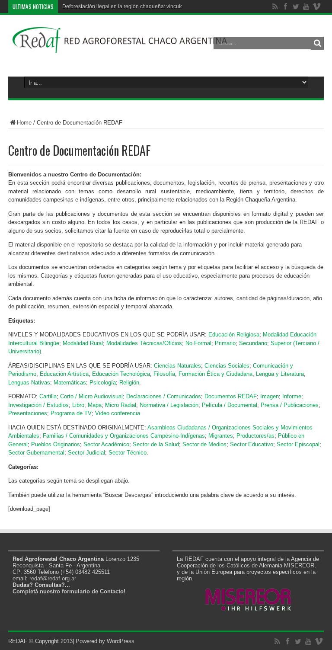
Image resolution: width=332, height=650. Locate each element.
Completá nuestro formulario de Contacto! (69, 591)
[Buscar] (317, 43)
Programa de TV (71, 413)
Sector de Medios (204, 444)
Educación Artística (64, 374)
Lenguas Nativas (29, 382)
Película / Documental (229, 405)
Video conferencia (117, 413)
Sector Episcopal (298, 444)
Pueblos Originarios (55, 444)
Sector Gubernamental (36, 452)
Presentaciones (27, 413)
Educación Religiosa (233, 334)
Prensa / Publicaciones (290, 405)
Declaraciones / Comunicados (163, 396)
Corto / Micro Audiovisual (91, 396)
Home (24, 122)
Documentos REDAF (230, 396)
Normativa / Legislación (169, 405)
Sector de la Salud (156, 444)
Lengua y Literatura (280, 374)
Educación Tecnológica (121, 374)
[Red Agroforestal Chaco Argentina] (120, 49)
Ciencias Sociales (226, 365)
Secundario (253, 343)
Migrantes (220, 435)
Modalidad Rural (83, 343)
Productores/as (255, 435)
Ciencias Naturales (177, 365)
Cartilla (48, 396)
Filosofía (164, 374)
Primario (225, 343)
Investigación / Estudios (38, 405)
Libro (78, 405)
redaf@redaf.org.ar (52, 578)
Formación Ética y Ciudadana (215, 374)
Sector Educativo (251, 444)
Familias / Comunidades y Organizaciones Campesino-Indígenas (124, 435)
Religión (129, 382)
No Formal (198, 343)
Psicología (102, 382)
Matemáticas (70, 382)
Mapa (95, 405)
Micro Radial (120, 405)
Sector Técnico (128, 452)
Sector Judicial (86, 452)
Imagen (269, 396)
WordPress (120, 641)
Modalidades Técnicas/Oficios (144, 343)
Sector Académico (106, 444)
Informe (291, 396)
